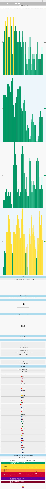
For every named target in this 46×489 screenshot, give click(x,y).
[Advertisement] (23, 287)
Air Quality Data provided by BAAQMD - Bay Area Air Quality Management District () (23, 297)
